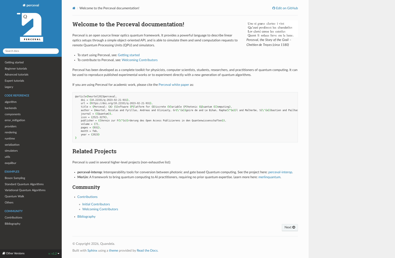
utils (7, 156)
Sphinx (92, 250)
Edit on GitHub (286, 8)
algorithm (11, 101)
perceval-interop (280, 172)
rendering (11, 132)
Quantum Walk (14, 196)
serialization (12, 144)
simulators (11, 150)
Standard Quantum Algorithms (24, 184)
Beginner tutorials (16, 68)
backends (11, 108)
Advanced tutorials (16, 74)
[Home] (74, 8)
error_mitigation (15, 120)
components (13, 114)
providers (10, 126)
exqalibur (10, 163)
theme (113, 250)
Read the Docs (147, 250)
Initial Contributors (96, 204)
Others (9, 202)
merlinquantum (269, 177)
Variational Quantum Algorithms (25, 190)
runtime (10, 138)
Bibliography (12, 223)
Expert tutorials (14, 80)
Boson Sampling (15, 178)
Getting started (14, 62)
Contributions (13, 217)
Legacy (9, 86)
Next (288, 227)
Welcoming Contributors (100, 209)
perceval (32, 5)
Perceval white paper (174, 84)
